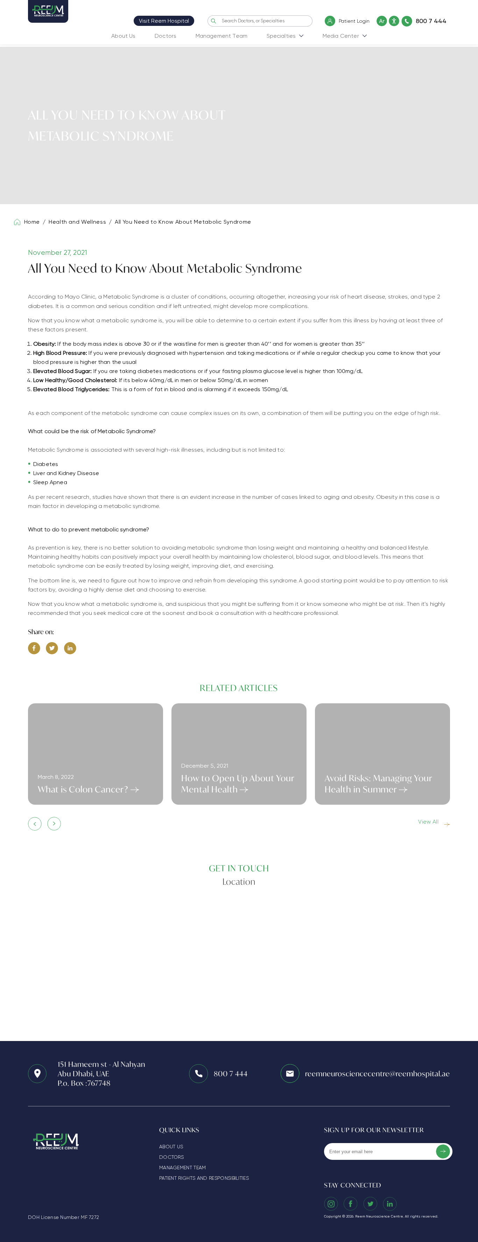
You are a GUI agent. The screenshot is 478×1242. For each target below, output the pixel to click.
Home (32, 221)
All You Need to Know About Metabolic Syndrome (183, 221)
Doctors (165, 36)
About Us (123, 36)
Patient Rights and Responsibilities (204, 1178)
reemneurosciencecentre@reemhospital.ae (377, 1073)
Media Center (341, 36)
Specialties (281, 36)
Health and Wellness (77, 221)
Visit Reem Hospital (164, 20)
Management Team (221, 36)
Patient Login (354, 21)
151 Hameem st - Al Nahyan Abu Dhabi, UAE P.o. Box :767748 (101, 1074)
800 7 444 (231, 1073)
